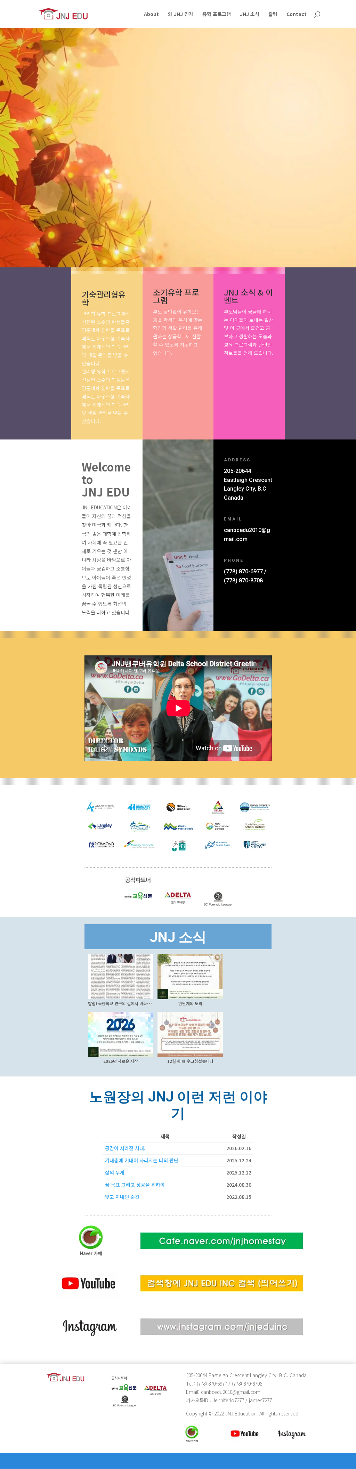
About (151, 14)
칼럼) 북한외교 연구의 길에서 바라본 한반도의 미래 (132, 1003)
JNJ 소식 (249, 14)
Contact (296, 14)
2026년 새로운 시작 (120, 1061)
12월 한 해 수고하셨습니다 (190, 1061)
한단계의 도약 (190, 1003)
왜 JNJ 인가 (180, 14)
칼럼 (272, 14)
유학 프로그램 (216, 14)
